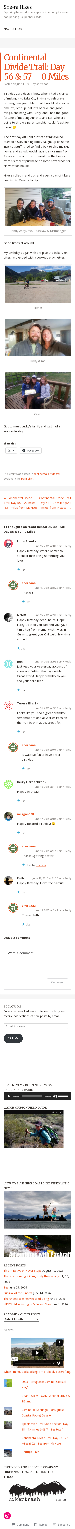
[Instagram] (7, 1515)
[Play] (9, 1096)
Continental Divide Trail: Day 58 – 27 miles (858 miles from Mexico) (55, 502)
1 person (41, 865)
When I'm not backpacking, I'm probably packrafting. (37, 1372)
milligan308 (25, 814)
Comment (57, 982)
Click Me (13, 1038)
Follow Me (12, 1006)
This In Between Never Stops (22, 1270)
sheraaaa (42, 84)
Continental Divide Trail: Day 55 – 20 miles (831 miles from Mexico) (20, 502)
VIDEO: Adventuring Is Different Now (27, 1304)
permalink (27, 478)
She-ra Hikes (18, 7)
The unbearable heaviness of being (26, 1299)
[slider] (63, 1096)
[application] (37, 1096)
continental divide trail (47, 474)
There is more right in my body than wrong (31, 1276)
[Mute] (55, 1096)
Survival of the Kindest (18, 1293)
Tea (6, 1287)
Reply (68, 546)
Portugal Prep (30, 1452)
